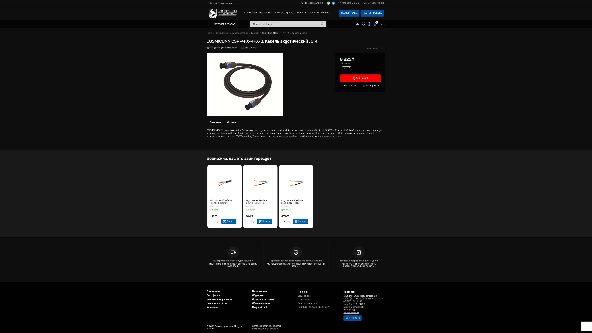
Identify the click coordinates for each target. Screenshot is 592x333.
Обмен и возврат (262, 303)
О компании (250, 13)
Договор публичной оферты (266, 326)
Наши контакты (351, 313)
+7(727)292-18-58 (373, 3)
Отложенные (304, 300)
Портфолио (265, 13)
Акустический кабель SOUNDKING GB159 (292, 202)
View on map (349, 310)
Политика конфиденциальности (314, 307)
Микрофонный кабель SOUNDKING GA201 (221, 202)
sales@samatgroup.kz (353, 307)
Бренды (290, 13)
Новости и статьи (217, 303)
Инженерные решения (219, 299)
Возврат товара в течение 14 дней (358, 261)
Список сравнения (307, 303)
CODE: (368, 49)
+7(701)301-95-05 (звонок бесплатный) (363, 299)
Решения (278, 13)
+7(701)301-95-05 (348, 3)
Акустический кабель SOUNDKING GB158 (256, 202)
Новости (301, 13)
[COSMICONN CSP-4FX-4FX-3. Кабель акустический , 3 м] (245, 84)
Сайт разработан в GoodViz (266, 329)
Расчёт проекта (372, 13)
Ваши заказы (304, 296)
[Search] (322, 24)
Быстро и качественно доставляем (233, 261)
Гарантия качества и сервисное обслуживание (296, 261)
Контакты (326, 13)
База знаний (259, 291)
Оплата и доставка (263, 299)
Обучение (313, 13)
